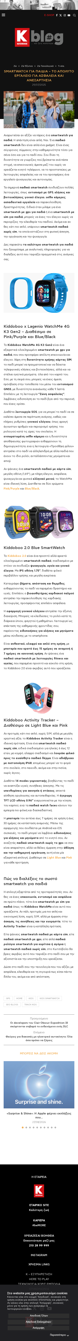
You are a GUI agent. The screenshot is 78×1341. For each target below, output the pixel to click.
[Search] (74, 15)
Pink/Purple (12, 488)
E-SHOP (49, 15)
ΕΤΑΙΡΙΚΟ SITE (39, 1205)
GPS (8, 998)
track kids (30, 1005)
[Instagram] (65, 15)
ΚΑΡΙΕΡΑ (39, 1220)
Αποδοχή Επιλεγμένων (38, 1322)
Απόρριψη (38, 1328)
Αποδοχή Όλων (39, 1316)
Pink (69, 857)
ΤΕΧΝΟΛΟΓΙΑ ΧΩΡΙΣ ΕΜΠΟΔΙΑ (39, 1284)
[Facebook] (57, 15)
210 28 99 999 (39, 1245)
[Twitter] (60, 15)
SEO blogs (12, 1005)
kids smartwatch (49, 998)
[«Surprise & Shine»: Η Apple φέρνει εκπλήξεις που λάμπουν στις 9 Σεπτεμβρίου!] (39, 1084)
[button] (7, 1094)
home (19, 998)
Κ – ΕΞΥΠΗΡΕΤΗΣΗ (39, 1274)
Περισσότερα (58, 1335)
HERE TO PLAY (39, 1279)
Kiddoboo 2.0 (17, 556)
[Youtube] (69, 15)
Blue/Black (32, 488)
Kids (31, 998)
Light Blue (54, 857)
